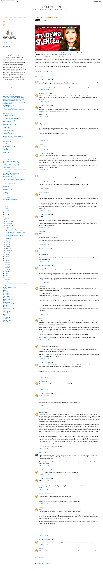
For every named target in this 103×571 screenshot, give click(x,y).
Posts (6, 22)
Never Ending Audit (7, 189)
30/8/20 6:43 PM (43, 544)
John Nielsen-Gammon (8, 308)
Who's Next (8, 238)
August (8, 227)
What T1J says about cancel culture (46, 17)
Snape (40, 121)
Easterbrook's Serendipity (9, 120)
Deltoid (4, 300)
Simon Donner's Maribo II (9, 130)
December (9, 219)
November (8, 221)
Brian (40, 318)
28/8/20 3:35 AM (44, 227)
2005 (6, 281)
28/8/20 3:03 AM (44, 210)
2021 (6, 216)
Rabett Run (51, 7)
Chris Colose (6, 293)
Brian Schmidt (6, 46)
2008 (6, 275)
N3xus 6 (5, 314)
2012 (6, 268)
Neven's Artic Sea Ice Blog (9, 124)
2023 (6, 212)
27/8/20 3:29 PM (43, 149)
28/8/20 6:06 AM (44, 244)
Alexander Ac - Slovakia (9, 160)
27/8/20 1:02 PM (43, 116)
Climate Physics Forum (8, 294)
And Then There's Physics (9, 115)
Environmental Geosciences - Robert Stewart (13, 97)
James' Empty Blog (7, 123)
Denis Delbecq (6, 302)
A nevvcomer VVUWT (8, 185)
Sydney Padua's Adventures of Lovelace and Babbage (13, 191)
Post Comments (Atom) (47, 563)
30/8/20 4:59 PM (43, 535)
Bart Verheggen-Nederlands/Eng (10, 161)
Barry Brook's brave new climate (11, 173)
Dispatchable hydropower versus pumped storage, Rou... (15, 233)
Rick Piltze (5, 318)
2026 (6, 207)
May (7, 244)
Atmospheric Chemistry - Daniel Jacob (12, 96)
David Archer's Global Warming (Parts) (12, 100)
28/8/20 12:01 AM (44, 188)
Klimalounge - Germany (9, 167)
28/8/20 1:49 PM (43, 314)
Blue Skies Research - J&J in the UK (12, 117)
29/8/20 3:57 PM (43, 389)
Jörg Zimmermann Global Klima (11, 164)
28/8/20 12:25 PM (44, 282)
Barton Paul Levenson (44, 93)
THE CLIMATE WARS (44, 79)
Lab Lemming (6, 309)
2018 (6, 256)
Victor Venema (6, 135)
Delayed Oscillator (7, 299)
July (7, 241)
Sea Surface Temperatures (9, 108)
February (8, 250)
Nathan (40, 231)
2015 (6, 262)
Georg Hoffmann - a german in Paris (11, 163)
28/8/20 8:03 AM (44, 261)
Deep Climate (6, 297)
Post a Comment (39, 557)
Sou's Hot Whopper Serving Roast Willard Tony (14, 179)
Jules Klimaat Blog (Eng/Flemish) (11, 166)
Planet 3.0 (5, 149)
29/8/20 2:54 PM (43, 377)
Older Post (97, 560)
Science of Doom (7, 129)
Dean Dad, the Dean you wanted (10, 199)
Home (68, 560)
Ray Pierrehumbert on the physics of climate (13, 99)
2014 (6, 264)
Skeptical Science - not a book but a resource (13, 109)
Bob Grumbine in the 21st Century (11, 118)
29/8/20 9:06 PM (43, 408)
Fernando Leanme (43, 192)
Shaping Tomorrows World (9, 177)
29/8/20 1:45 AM (44, 340)
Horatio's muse (6, 188)
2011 (6, 269)
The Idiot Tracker (7, 154)
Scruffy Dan (6, 152)
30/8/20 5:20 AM (44, 466)
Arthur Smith (6, 288)
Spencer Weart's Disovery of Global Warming (14, 102)
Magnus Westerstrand (8, 312)
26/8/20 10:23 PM (44, 89)
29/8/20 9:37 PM (43, 448)
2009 (6, 273)
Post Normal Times (7, 317)
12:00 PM (49, 71)
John (4, 44)
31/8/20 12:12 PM (44, 553)
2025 (6, 208)
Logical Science (7, 311)
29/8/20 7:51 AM (44, 358)
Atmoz (4, 290)
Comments (7, 24)
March (8, 248)
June (7, 242)
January (8, 252)
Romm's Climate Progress (9, 151)
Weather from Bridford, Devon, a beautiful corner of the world (13, 137)
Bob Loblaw (42, 381)
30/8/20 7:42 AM (44, 474)
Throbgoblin (6, 193)
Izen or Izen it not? (7, 121)
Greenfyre (5, 305)
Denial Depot (6, 186)
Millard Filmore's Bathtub (9, 146)
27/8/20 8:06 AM (44, 101)
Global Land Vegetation (8, 105)
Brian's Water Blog (7, 87)
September (9, 225)
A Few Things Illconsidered (9, 287)
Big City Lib (6, 143)
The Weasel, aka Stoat (8, 133)
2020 (6, 218)
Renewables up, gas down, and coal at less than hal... (15, 236)
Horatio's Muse (6, 307)
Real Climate (6, 127)
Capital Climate (6, 291)
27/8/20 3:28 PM (43, 140)
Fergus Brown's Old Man (9, 303)
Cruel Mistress (6, 296)
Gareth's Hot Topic (7, 176)
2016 (6, 260)
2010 (6, 271)
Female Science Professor (9, 201)
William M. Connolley (44, 452)
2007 (6, 277)
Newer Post (38, 560)
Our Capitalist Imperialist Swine (10, 148)
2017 (6, 258)
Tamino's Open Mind (8, 132)
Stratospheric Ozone (8, 103)
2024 (6, 210)
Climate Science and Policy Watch (11, 145)
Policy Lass (5, 316)
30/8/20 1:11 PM (43, 490)
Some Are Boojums (7, 320)
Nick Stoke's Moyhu (7, 126)
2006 (6, 279)
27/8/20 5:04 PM (43, 169)
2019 (6, 254)
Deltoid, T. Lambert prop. (9, 174)
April (7, 246)
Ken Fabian (41, 412)
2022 (6, 214)
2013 (6, 266)
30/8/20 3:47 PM (43, 503)
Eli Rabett (5, 48)
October (8, 223)
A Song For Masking (11, 229)
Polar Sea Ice (6, 106)
